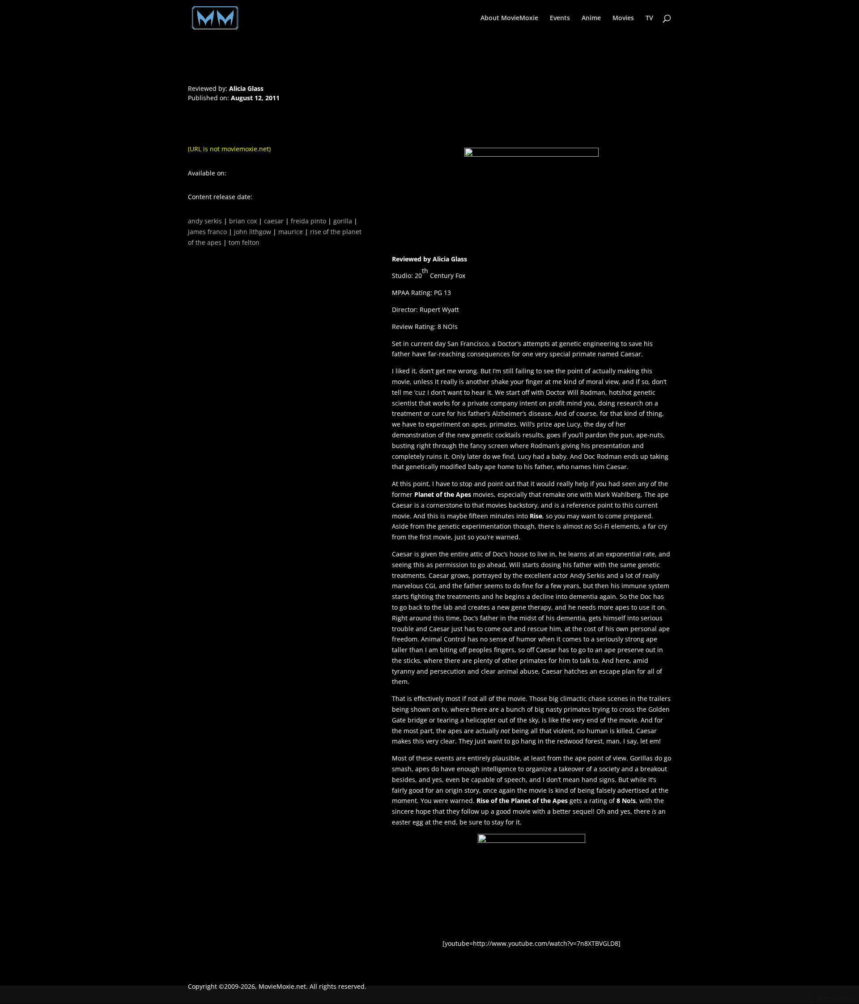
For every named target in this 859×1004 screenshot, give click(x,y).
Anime (591, 18)
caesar (274, 221)
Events (560, 18)
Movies (623, 18)
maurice (290, 231)
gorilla (342, 221)
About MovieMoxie (509, 18)
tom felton (244, 242)
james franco (207, 231)
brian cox (243, 221)
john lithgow (252, 231)
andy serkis (205, 221)
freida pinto (308, 221)
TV (649, 18)
